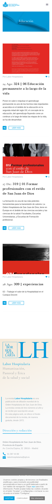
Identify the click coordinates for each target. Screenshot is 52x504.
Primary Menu (47, 4)
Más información (37, 498)
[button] (4, 128)
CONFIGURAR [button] (22, 498)
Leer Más (16, 128)
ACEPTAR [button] (9, 498)
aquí (33, 487)
